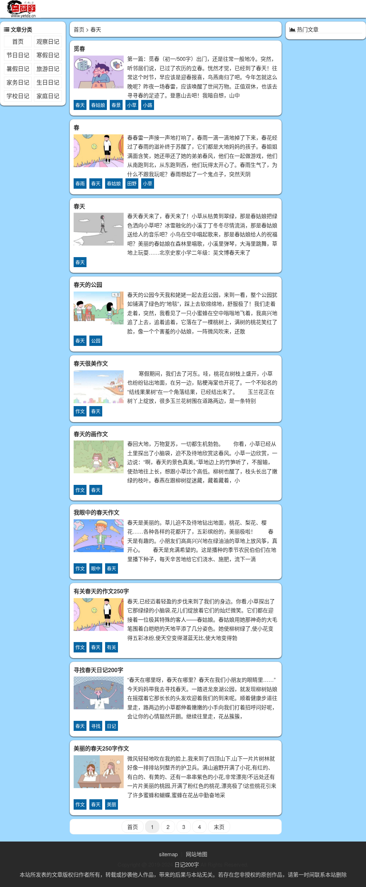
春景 (116, 104)
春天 (80, 104)
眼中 (95, 568)
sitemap (168, 854)
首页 (18, 41)
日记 (111, 725)
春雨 (80, 183)
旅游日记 (47, 68)
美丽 (111, 804)
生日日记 (47, 82)
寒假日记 (47, 55)
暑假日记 (17, 68)
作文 (80, 411)
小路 (147, 104)
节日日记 (17, 55)
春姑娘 (98, 104)
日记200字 (186, 864)
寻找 (95, 725)
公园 (95, 340)
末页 (219, 826)
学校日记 (17, 96)
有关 (111, 646)
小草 (132, 104)
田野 (132, 183)
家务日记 (17, 82)
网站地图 (196, 854)
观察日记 (47, 41)
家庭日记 (47, 96)
